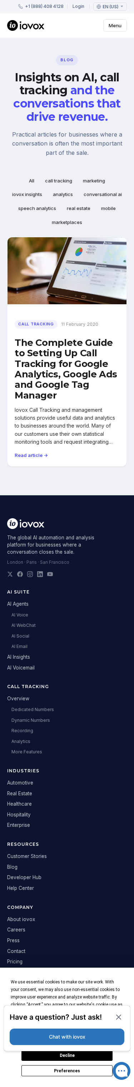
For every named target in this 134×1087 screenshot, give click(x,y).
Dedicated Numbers (32, 709)
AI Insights (18, 657)
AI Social (20, 636)
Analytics (20, 741)
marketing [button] (94, 180)
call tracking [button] (58, 180)
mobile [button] (108, 208)
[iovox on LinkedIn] (40, 574)
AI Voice (19, 615)
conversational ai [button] (103, 194)
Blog (12, 867)
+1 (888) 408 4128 (44, 6)
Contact (16, 951)
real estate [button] (78, 208)
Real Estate (19, 793)
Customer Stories (27, 856)
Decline (67, 1055)
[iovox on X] (10, 574)
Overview (18, 698)
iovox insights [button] (27, 194)
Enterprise (18, 825)
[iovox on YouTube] (50, 574)
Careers (16, 930)
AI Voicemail (21, 668)
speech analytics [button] (37, 208)
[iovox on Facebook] (20, 574)
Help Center (20, 888)
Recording (22, 730)
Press (13, 940)
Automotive (20, 783)
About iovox (21, 919)
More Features (26, 751)
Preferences (67, 1070)
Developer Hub (24, 877)
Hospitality (19, 814)
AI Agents (18, 604)
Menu (115, 25)
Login (78, 6)
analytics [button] (63, 194)
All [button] (31, 180)
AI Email (19, 646)
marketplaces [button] (67, 222)
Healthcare (19, 804)
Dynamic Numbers (30, 720)
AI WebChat (23, 625)
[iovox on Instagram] (30, 574)
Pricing (15, 961)
